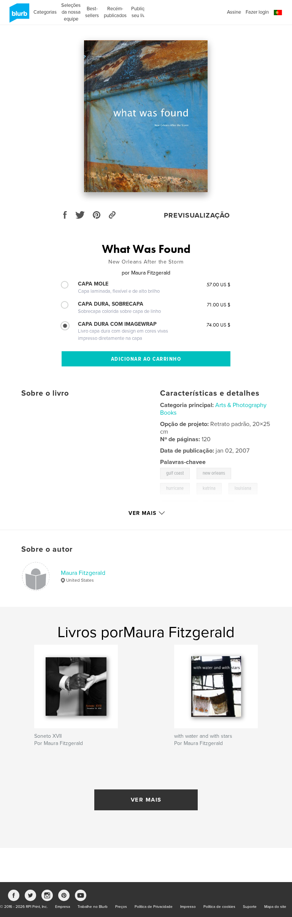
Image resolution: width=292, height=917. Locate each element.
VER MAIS (146, 799)
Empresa (62, 906)
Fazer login (257, 12)
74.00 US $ (218, 324)
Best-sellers (92, 12)
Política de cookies (219, 906)
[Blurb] (18, 16)
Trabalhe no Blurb (93, 906)
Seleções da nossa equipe (71, 12)
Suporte (250, 906)
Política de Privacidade (154, 906)
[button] (277, 12)
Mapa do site (275, 906)
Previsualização (197, 215)
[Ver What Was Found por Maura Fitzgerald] (146, 116)
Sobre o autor (47, 549)
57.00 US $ (218, 284)
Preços (121, 906)
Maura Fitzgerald (83, 573)
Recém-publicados (115, 12)
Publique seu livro (140, 12)
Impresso (188, 906)
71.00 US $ (218, 304)
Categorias (45, 12)
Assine (234, 12)
